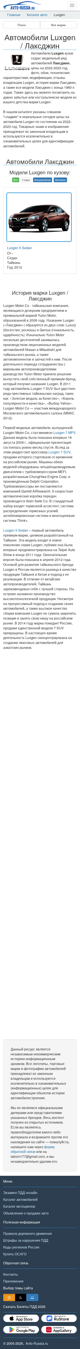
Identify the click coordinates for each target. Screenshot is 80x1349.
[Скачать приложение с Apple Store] (21, 1318)
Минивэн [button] (60, 180)
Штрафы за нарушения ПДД (25, 1240)
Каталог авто (37, 14)
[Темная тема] (20, 1297)
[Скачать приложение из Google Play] (21, 1329)
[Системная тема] (32, 1297)
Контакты (10, 1274)
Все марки (58, 25)
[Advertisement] (40, 844)
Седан (26, 180)
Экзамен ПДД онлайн (20, 1192)
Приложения (13, 1281)
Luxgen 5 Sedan (19, 247)
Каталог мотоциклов (19, 1206)
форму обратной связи (33, 1149)
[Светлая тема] (9, 1297)
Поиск (21, 25)
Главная (13, 14)
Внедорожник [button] (42, 180)
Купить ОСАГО (14, 1253)
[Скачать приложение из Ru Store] (59, 1318)
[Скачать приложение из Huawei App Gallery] (59, 1329)
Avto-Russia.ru (37, 1343)
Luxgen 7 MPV (64, 432)
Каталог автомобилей (20, 1199)
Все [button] (15, 180)
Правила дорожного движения (27, 1233)
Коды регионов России (21, 1247)
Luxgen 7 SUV (59, 452)
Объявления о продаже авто (26, 1213)
